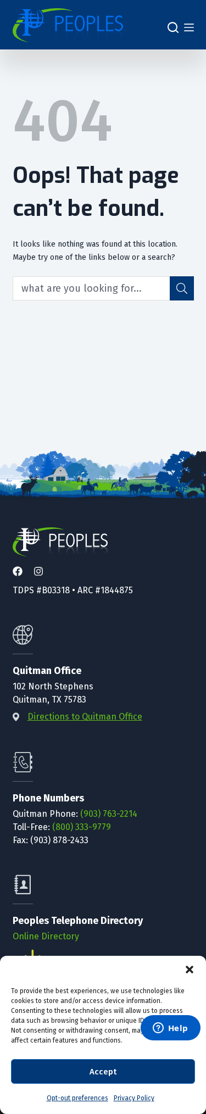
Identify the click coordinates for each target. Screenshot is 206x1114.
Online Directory (46, 936)
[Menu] (189, 27)
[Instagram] (38, 572)
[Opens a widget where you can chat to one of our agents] (170, 1029)
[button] (189, 969)
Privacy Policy (134, 1098)
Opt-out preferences (77, 1098)
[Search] (173, 27)
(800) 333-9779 (81, 827)
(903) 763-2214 (108, 814)
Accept (103, 1072)
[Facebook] (18, 572)
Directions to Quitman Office (84, 716)
